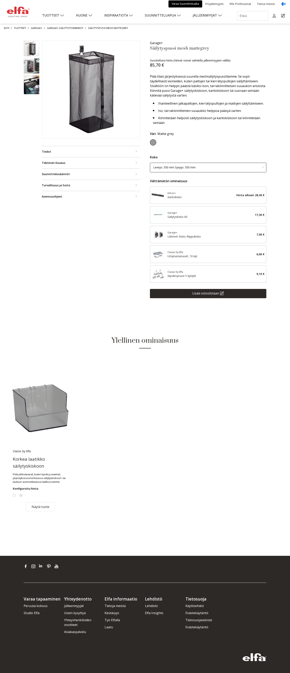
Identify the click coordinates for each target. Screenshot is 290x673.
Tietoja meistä (115, 606)
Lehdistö (151, 606)
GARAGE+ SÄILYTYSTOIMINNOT (65, 28)
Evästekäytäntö (196, 613)
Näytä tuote (40, 507)
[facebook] (26, 566)
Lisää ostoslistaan (205, 293)
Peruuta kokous (36, 606)
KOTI (6, 28)
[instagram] (34, 566)
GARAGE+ (36, 28)
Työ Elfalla (112, 620)
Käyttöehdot (194, 606)
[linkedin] (42, 566)
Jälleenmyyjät (74, 606)
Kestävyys (112, 613)
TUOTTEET (20, 28)
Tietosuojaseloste (198, 620)
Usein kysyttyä (75, 613)
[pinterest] (49, 566)
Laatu (109, 627)
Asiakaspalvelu (75, 632)
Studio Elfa (31, 613)
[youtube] (56, 566)
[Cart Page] (283, 15)
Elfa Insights (154, 613)
